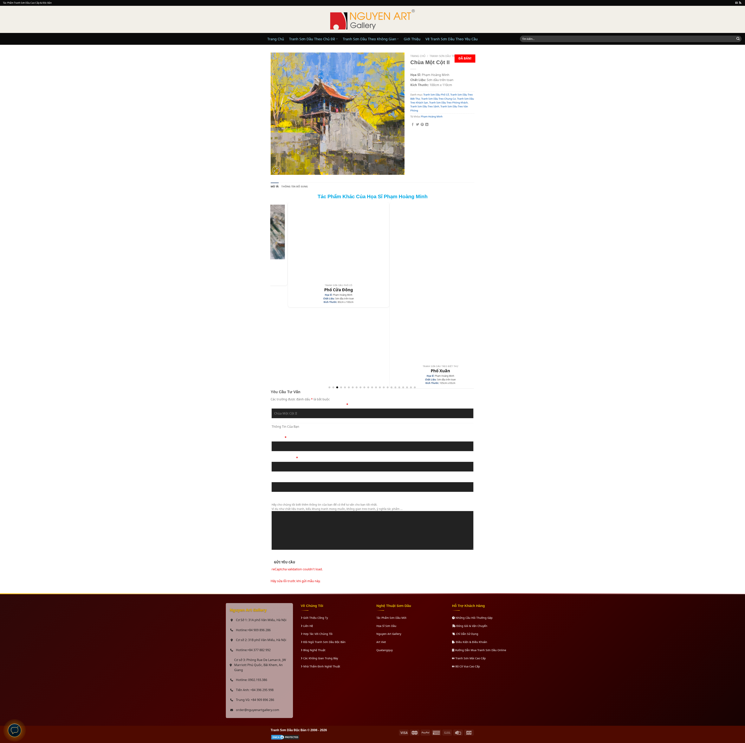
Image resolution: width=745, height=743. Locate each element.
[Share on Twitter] (417, 124)
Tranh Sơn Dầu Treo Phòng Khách (448, 102)
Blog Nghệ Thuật (313, 650)
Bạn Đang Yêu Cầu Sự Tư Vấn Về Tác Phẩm (310, 405)
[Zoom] (276, 170)
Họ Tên (279, 438)
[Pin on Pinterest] (422, 124)
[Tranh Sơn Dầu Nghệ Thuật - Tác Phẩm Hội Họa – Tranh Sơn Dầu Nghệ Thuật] (372, 19)
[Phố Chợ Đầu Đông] (448, 283)
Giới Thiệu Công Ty (315, 618)
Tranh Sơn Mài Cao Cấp (470, 658)
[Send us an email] (736, 3)
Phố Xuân (346, 370)
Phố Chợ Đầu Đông (449, 370)
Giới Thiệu (412, 39)
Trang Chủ (275, 39)
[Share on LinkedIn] (426, 124)
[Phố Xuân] (347, 283)
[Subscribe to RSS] (740, 3)
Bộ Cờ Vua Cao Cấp (467, 666)
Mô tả (275, 186)
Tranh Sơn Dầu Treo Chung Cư (451, 56)
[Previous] (272, 295)
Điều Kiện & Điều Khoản (471, 642)
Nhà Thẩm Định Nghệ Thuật (321, 666)
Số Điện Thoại (285, 458)
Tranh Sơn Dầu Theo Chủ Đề (312, 39)
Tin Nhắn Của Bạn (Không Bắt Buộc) (303, 499)
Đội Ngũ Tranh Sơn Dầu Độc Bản (324, 642)
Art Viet (381, 642)
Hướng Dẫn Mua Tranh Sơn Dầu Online (480, 650)
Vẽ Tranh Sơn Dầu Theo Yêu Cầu (451, 39)
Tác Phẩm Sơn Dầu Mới (391, 618)
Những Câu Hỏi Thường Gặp (474, 618)
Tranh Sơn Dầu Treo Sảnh (424, 106)
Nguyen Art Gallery (388, 634)
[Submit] (738, 39)
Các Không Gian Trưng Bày (320, 658)
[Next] (472, 295)
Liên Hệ (307, 626)
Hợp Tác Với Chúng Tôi (317, 634)
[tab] (275, 186)
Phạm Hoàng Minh (432, 116)
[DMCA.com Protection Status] (285, 737)
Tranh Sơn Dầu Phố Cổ (436, 94)
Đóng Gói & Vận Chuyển (471, 626)
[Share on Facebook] (412, 124)
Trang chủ (417, 56)
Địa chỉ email (283, 478)
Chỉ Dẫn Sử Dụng (466, 634)
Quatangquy (384, 650)
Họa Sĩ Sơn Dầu (386, 626)
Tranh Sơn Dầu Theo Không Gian (369, 39)
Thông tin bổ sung (294, 186)
